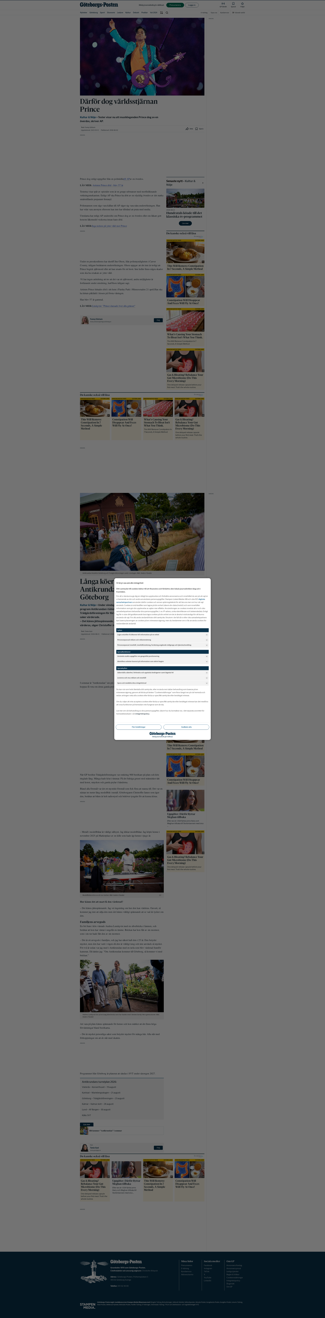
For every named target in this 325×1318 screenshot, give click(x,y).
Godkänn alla (186, 727)
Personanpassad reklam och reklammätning (134, 640)
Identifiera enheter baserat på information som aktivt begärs (140, 661)
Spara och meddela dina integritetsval (131, 683)
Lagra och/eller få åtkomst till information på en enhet (138, 635)
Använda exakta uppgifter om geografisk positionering (138, 656)
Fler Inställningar (138, 727)
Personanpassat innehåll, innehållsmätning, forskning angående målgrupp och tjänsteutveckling (154, 645)
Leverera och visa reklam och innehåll (131, 678)
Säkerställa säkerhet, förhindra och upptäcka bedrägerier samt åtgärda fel (145, 673)
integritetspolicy (142, 713)
